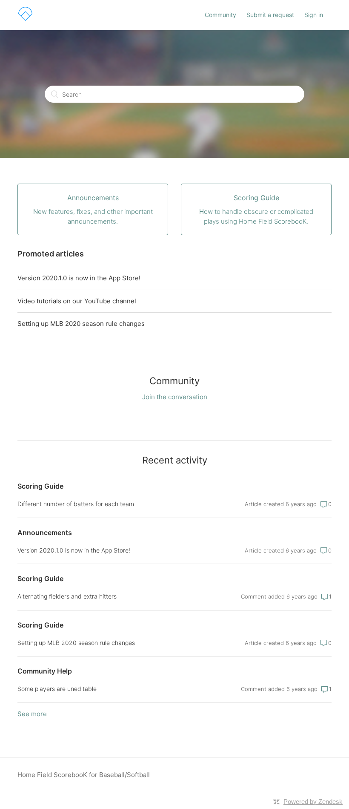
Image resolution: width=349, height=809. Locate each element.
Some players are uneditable (57, 688)
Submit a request (270, 14)
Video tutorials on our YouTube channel (76, 301)
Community (220, 14)
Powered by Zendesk (313, 801)
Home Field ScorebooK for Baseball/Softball (83, 775)
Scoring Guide (40, 486)
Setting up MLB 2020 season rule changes (81, 324)
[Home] (25, 19)
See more (32, 714)
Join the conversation (174, 397)
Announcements (44, 532)
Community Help (44, 671)
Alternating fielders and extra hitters (67, 596)
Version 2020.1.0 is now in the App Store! (78, 278)
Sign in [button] (313, 14)
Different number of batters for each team (75, 503)
